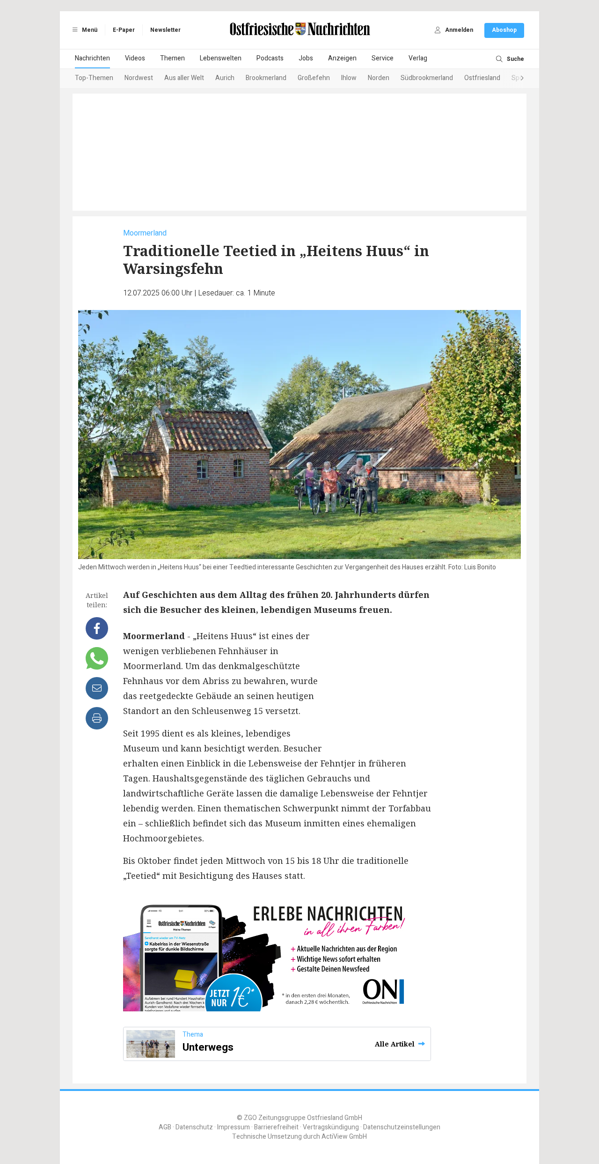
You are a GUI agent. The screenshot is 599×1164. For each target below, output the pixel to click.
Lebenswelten (220, 58)
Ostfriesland (482, 78)
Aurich (224, 78)
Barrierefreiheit (276, 1127)
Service (383, 58)
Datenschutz (194, 1127)
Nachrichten (92, 58)
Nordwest (138, 78)
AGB (165, 1127)
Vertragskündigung (331, 1127)
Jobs (306, 58)
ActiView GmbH (344, 1137)
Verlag (418, 58)
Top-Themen (94, 78)
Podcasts (270, 58)
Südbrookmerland (427, 78)
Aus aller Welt (184, 78)
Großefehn (314, 78)
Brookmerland (266, 78)
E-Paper (124, 30)
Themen (172, 58)
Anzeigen (342, 58)
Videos (135, 58)
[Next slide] (513, 78)
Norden (378, 78)
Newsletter (165, 30)
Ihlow (349, 78)
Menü (88, 30)
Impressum (233, 1127)
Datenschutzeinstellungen (401, 1127)
